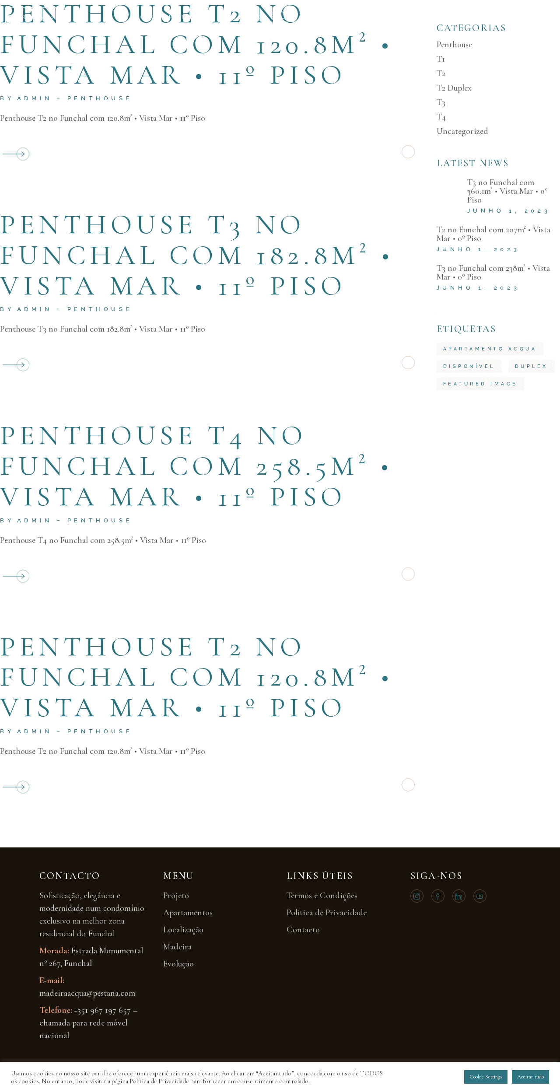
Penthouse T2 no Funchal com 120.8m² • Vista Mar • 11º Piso (197, 677)
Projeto (146, 17)
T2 (441, 73)
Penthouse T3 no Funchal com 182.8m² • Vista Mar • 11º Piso (197, 254)
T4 (441, 117)
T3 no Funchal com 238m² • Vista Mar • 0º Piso (493, 272)
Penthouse (100, 98)
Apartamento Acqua (490, 349)
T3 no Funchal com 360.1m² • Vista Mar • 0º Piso (507, 191)
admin (34, 98)
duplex (531, 366)
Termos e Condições (322, 895)
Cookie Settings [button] (485, 1076)
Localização (241, 17)
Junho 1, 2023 (509, 210)
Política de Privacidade (327, 912)
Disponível (469, 366)
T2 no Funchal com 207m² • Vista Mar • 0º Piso (493, 234)
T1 (441, 59)
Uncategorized (462, 131)
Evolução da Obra (366, 17)
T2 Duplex (454, 88)
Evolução (178, 964)
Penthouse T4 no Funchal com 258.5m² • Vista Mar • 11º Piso (196, 465)
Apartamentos (189, 17)
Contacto (419, 17)
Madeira (315, 17)
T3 (441, 102)
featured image (480, 384)
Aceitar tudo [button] (530, 1076)
